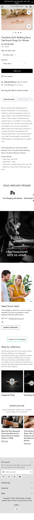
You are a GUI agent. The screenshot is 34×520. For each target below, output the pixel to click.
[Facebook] (9, 477)
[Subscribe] (31, 472)
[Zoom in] (29, 26)
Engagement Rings (8, 395)
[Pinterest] (3, 477)
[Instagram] (14, 477)
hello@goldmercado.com (16, 318)
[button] (30, 7)
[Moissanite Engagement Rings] (12, 381)
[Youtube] (20, 477)
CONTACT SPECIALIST (10, 327)
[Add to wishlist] (29, 13)
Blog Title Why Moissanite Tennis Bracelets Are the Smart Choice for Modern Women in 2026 (10, 434)
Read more (4, 441)
